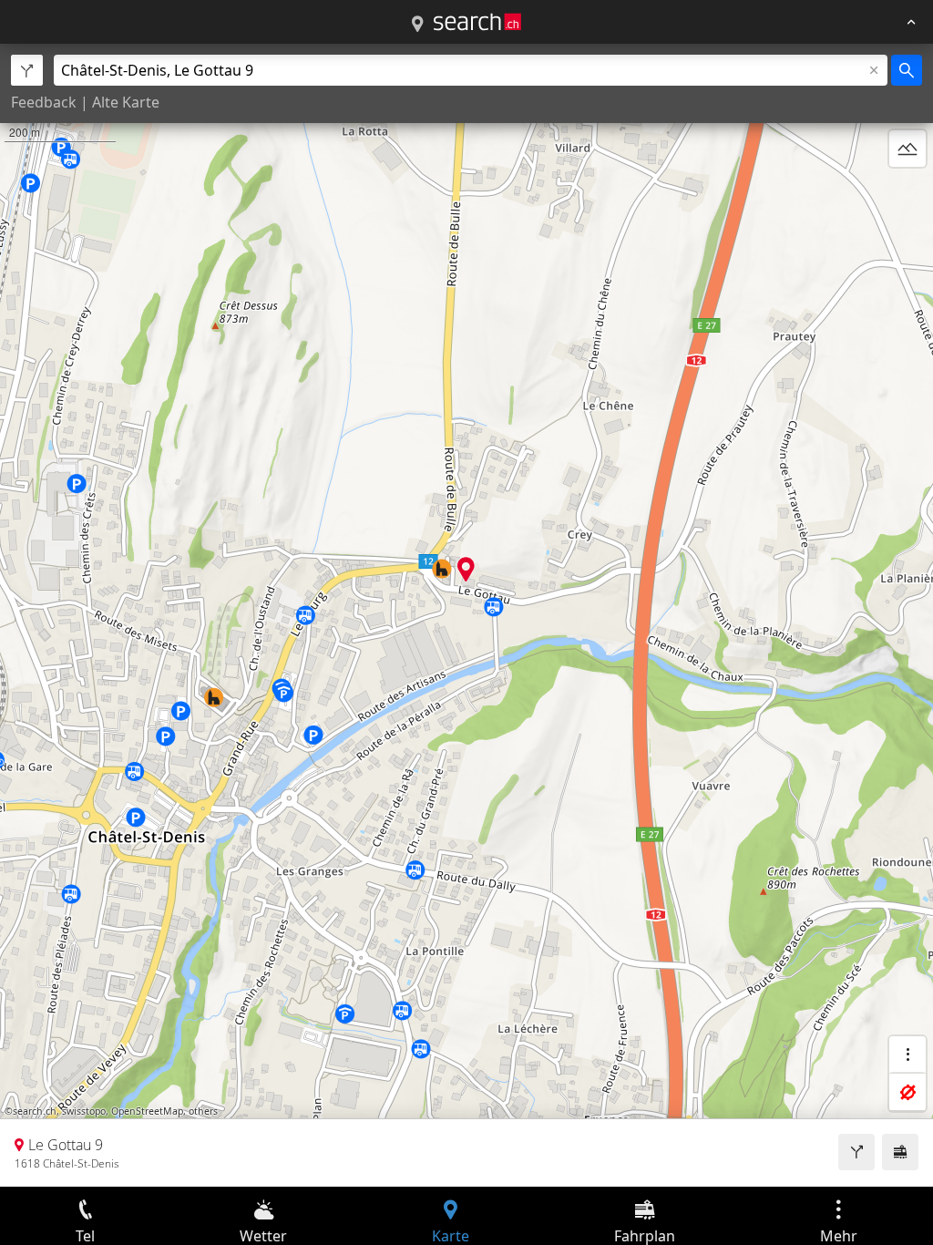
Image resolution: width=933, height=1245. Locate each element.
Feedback (44, 102)
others (203, 1111)
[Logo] (477, 22)
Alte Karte (125, 102)
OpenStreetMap (147, 1111)
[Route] (856, 1152)
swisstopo (84, 1111)
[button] (466, 569)
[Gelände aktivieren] (907, 148)
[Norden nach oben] (907, 192)
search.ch (34, 1111)
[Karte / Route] (417, 24)
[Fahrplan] (900, 1152)
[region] (466, 615)
